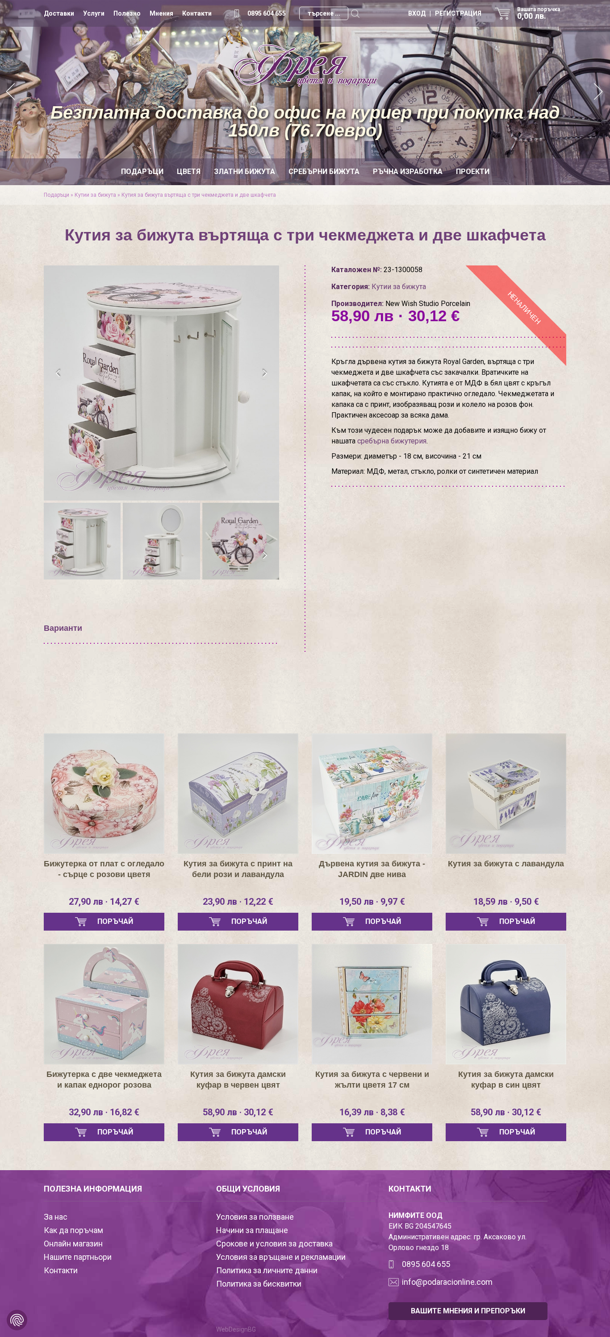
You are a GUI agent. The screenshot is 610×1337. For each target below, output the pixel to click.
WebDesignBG (236, 1329)
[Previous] (11, 92)
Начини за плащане (252, 1230)
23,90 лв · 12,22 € (238, 901)
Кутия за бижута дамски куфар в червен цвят (238, 1079)
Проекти (472, 171)
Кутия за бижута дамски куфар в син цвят (506, 1079)
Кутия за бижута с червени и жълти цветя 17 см (372, 1079)
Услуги (93, 13)
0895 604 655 (266, 13)
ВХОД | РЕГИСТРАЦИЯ (444, 13)
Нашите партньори (78, 1257)
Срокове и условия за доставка (274, 1243)
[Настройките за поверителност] (17, 1320)
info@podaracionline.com (447, 1282)
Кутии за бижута (95, 195)
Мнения (161, 13)
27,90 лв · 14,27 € (104, 901)
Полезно (127, 13)
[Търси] (355, 13)
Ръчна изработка (408, 171)
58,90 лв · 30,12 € (238, 1112)
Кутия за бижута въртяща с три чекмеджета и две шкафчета (198, 195)
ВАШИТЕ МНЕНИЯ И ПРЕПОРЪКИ (468, 1311)
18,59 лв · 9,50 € (506, 901)
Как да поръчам (73, 1230)
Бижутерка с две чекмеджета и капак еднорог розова (104, 1079)
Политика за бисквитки (258, 1283)
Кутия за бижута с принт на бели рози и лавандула (238, 869)
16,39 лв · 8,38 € (372, 1112)
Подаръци (142, 171)
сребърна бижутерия (391, 441)
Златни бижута (244, 171)
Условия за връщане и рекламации (281, 1257)
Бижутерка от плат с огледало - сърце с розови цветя (104, 869)
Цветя (189, 171)
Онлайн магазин (73, 1243)
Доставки (59, 13)
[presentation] (58, 373)
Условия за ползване (255, 1216)
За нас (55, 1216)
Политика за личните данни (267, 1270)
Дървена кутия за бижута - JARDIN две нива (372, 869)
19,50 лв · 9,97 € (372, 901)
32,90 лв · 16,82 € (104, 1112)
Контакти (197, 13)
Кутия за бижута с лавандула (506, 863)
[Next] (599, 92)
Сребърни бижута (323, 171)
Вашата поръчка (538, 13)
